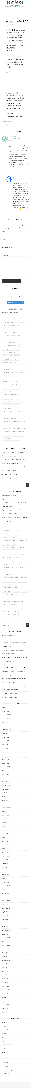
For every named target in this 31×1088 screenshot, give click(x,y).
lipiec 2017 (5, 993)
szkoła (6, 425)
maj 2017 (4, 1001)
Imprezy (7, 359)
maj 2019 (4, 912)
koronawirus (8, 365)
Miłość (7, 378)
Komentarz (5, 255)
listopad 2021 (6, 804)
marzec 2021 (5, 834)
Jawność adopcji (9, 362)
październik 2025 (6, 715)
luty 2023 (4, 755)
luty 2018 (4, 967)
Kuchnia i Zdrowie (7, 1030)
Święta (6, 438)
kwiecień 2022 (6, 785)
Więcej (15, 18)
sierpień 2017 (6, 990)
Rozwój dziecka (19, 415)
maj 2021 (4, 826)
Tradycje (17, 425)
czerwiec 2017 (6, 997)
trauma (6, 428)
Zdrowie (7, 435)
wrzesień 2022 (6, 770)
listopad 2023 (6, 741)
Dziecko (7, 339)
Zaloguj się (5, 1062)
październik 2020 (6, 852)
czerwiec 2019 (6, 908)
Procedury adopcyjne (11, 404)
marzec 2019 (5, 919)
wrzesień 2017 (6, 986)
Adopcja (21, 322)
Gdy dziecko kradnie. (7, 499)
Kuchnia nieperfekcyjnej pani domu (14, 373)
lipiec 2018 (5, 949)
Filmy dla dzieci (9, 352)
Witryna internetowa (7, 247)
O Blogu (4, 1037)
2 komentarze (20, 25)
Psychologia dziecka (11, 411)
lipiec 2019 (5, 904)
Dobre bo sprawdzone (11, 335)
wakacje (6, 431)
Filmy (16, 349)
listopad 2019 (6, 889)
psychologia (8, 408)
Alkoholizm (8, 328)
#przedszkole (8, 322)
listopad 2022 (6, 763)
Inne (16, 359)
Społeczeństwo (9, 418)
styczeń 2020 (6, 882)
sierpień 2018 (6, 945)
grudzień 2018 (6, 930)
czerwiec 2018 (6, 952)
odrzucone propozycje (11, 388)
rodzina (6, 415)
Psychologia (5, 1041)
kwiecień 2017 (6, 1004)
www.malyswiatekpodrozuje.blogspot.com (14, 56)
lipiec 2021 (5, 819)
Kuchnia (6, 369)
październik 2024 (6, 729)
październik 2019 (6, 893)
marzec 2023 (5, 752)
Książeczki (22, 365)
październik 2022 (6, 767)
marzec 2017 (5, 1008)
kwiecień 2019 (6, 915)
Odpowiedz (12, 140)
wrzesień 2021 (6, 811)
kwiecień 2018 (6, 960)
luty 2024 (4, 733)
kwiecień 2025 (6, 718)
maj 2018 (4, 956)
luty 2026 (4, 707)
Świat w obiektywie (7, 1044)
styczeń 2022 (6, 796)
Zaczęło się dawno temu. (9, 495)
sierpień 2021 (6, 815)
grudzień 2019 (6, 886)
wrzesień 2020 (6, 856)
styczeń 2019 (6, 926)
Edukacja (7, 349)
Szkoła (3, 1048)
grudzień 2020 (6, 845)
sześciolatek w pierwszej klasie (14, 421)
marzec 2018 (5, 964)
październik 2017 (6, 982)
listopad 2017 (6, 978)
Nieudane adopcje (10, 384)
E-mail (3, 239)
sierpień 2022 (6, 774)
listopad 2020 (6, 848)
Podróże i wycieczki (7, 121)
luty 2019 (4, 923)
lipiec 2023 (5, 748)
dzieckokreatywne (10, 342)
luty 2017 (4, 1012)
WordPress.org (6, 1073)
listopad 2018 (6, 934)
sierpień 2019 (6, 900)
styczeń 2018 (6, 971)
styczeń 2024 (6, 737)
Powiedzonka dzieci (10, 401)
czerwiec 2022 (6, 781)
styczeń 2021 (6, 841)
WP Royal (20, 1085)
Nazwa (4, 231)
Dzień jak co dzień (10, 345)
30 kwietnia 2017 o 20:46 (14, 138)
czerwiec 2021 (6, 822)
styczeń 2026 (6, 711)
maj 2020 (4, 867)
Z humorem (18, 435)
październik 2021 (6, 807)
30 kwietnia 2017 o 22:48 (19, 179)
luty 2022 (4, 793)
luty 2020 (4, 878)
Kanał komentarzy (7, 1070)
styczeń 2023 (6, 759)
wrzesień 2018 (6, 941)
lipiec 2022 (5, 778)
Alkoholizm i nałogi (10, 332)
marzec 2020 (5, 874)
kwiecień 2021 (6, 830)
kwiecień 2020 (6, 871)
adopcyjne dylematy (11, 325)
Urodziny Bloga (19, 428)
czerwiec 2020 (6, 863)
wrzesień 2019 (6, 897)
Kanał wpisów (6, 1066)
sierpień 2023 (6, 744)
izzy (6, 125)
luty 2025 (4, 722)
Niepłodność (5, 1033)
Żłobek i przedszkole (11, 441)
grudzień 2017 (6, 975)
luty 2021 (4, 837)
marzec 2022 (5, 789)
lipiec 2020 (5, 860)
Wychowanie (18, 431)
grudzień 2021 (6, 800)
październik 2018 (6, 938)
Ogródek (7, 391)
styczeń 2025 (6, 726)
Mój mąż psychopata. (11, 474)
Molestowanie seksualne (12, 381)
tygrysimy (12, 136)
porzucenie (7, 398)
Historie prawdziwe (10, 355)
